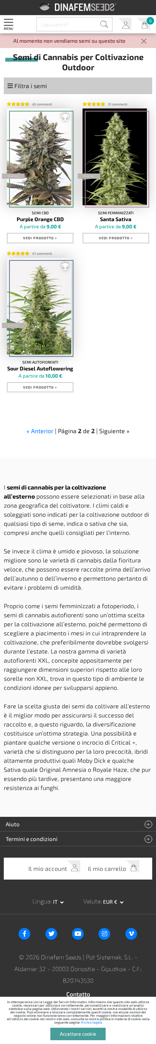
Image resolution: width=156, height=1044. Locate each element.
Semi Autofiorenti (40, 362)
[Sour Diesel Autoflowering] (39, 306)
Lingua (42, 901)
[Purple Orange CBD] (39, 156)
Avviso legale (91, 1022)
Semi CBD (40, 213)
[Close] (144, 42)
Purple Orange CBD (40, 219)
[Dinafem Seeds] (78, 7)
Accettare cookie (78, 1034)
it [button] (56, 901)
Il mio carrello (143, 24)
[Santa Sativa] (115, 156)
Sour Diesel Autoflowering (40, 368)
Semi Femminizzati (116, 213)
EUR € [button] (111, 901)
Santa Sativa (115, 219)
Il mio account (124, 24)
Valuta (92, 901)
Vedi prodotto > (40, 238)
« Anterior (40, 430)
